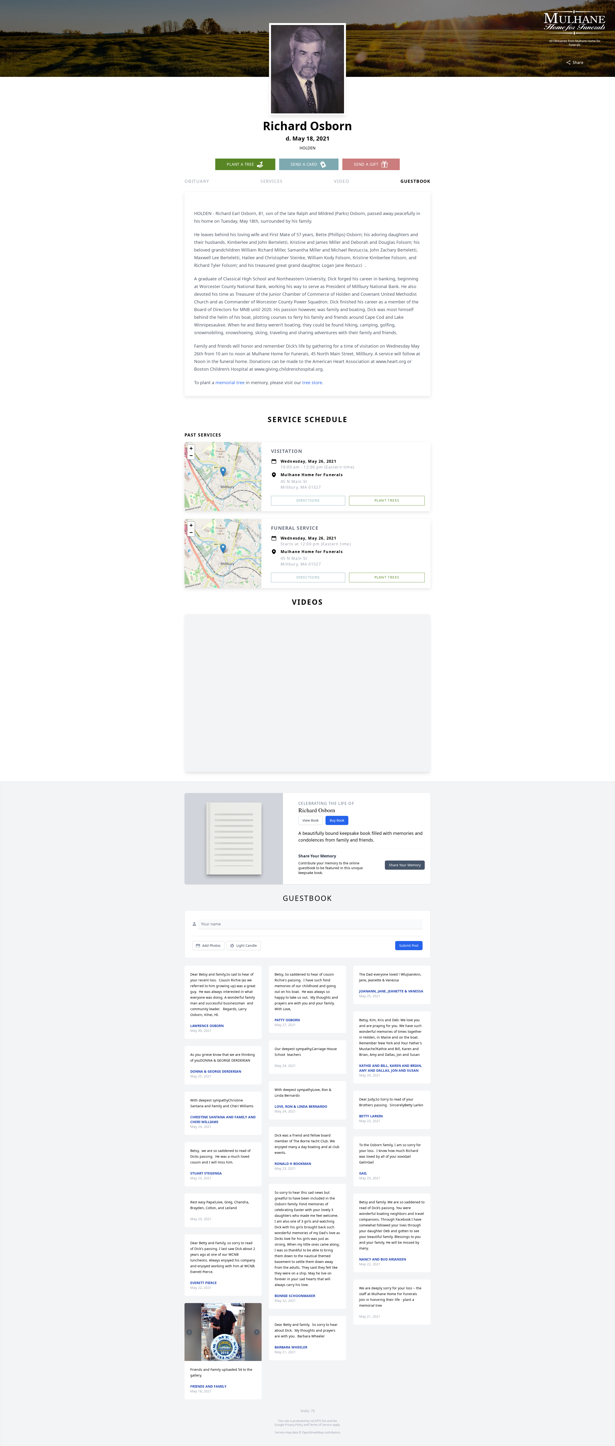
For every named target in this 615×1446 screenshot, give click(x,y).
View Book (310, 820)
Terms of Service (320, 1425)
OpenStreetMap (312, 1432)
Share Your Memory (405, 865)
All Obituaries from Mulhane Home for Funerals (574, 43)
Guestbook (415, 181)
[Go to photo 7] (224, 1356)
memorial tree (230, 382)
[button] (223, 472)
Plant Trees (387, 500)
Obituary (196, 181)
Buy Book (337, 820)
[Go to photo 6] (221, 1356)
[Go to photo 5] (219, 1356)
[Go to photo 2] (210, 1356)
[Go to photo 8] (227, 1356)
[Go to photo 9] (230, 1356)
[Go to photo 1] (207, 1356)
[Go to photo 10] (233, 1356)
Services (271, 181)
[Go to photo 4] (216, 1356)
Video (341, 181)
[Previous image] (189, 1332)
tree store (312, 382)
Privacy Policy (294, 1425)
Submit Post (408, 945)
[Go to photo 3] (213, 1356)
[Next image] (257, 1332)
